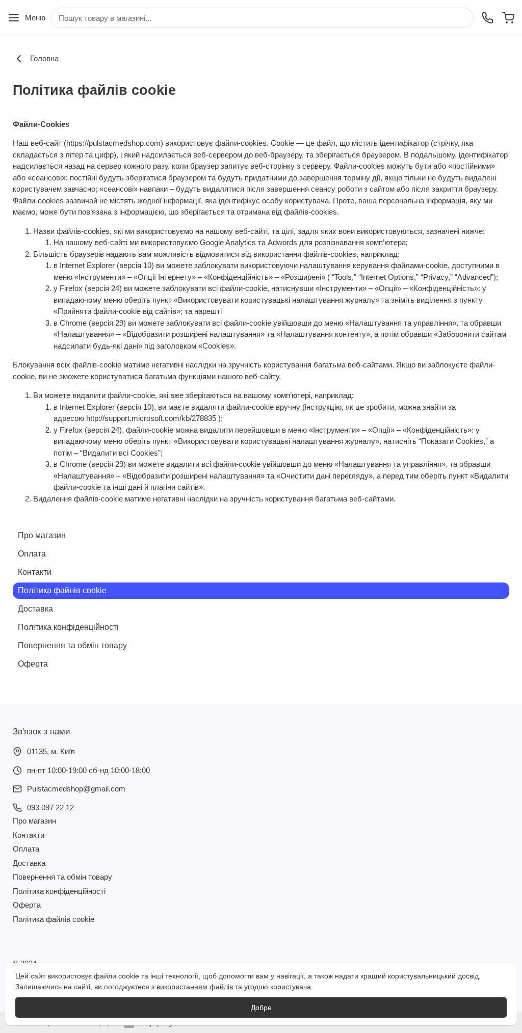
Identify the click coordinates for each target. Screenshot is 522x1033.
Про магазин (42, 535)
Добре (261, 1007)
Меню (35, 17)
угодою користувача (277, 987)
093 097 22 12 (50, 807)
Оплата (32, 553)
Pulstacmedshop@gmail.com (76, 788)
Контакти (34, 572)
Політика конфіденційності (68, 627)
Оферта (33, 663)
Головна (44, 58)
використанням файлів (194, 987)
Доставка (35, 608)
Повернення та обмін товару (72, 645)
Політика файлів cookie (62, 590)
